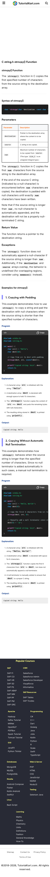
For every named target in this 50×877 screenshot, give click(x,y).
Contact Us (25, 852)
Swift (32, 751)
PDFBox (11, 730)
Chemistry (20, 824)
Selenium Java (36, 794)
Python (33, 741)
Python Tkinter (14, 751)
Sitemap (10, 852)
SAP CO (10, 676)
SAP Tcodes (28, 701)
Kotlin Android (13, 791)
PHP (32, 767)
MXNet (11, 723)
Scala (32, 748)
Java (32, 730)
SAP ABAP (12, 690)
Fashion (19, 834)
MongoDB (11, 767)
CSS (32, 774)
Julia (32, 734)
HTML (32, 770)
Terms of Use (25, 857)
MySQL (10, 770)
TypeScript (35, 755)
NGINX (33, 781)
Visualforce (28, 683)
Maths (19, 817)
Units (18, 827)
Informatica (28, 687)
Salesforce (28, 673)
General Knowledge (25, 838)
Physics (19, 820)
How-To (19, 841)
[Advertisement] (25, 33)
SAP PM (10, 701)
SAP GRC (11, 704)
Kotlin (32, 737)
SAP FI (10, 673)
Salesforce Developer (33, 680)
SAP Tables (28, 697)
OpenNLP (12, 727)
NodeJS (33, 784)
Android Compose (15, 784)
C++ (32, 720)
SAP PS (10, 687)
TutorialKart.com (29, 3)
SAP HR (10, 680)
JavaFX (11, 748)
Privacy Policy (40, 852)
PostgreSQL (12, 774)
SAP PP (10, 697)
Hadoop (11, 716)
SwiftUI (10, 794)
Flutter (10, 787)
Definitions (21, 831)
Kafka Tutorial (14, 720)
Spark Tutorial (14, 734)
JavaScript (35, 777)
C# (31, 716)
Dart (32, 723)
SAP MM (11, 694)
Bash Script (12, 805)
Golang (33, 727)
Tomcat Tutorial (15, 737)
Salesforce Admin (31, 676)
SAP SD (10, 683)
